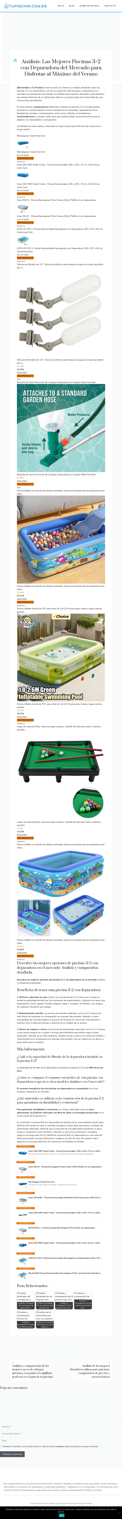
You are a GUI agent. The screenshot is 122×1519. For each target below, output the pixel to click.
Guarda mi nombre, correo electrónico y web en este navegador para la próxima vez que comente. (50, 1446)
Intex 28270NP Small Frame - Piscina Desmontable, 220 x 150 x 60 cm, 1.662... (64, 1243)
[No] (119, 1513)
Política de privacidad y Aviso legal (63, 1503)
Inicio (61, 6)
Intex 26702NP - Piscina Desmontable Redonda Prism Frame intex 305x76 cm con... (65, 1197)
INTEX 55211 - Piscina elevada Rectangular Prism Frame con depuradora (61, 1228)
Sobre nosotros (89, 6)
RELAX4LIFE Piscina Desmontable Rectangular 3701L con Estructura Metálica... (64, 1273)
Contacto (110, 6)
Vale (61, 1515)
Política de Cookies (85, 1503)
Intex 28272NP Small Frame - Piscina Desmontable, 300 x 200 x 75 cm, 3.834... (64, 1151)
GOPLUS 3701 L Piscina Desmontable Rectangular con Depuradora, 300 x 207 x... (65, 1258)
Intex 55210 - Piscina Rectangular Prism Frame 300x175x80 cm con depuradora (56, 200)
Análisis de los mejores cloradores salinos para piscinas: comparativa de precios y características (89, 1371)
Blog (72, 6)
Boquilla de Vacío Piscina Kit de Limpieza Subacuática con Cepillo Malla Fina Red (56, 382)
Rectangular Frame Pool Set (31, 135)
